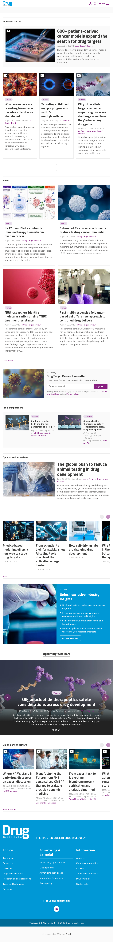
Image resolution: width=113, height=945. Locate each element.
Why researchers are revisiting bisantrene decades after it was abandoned (19, 110)
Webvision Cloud (64, 934)
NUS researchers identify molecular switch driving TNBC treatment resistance (26, 316)
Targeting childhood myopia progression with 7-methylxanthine (55, 110)
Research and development (17, 878)
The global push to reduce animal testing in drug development (82, 469)
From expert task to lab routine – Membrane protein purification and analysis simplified (82, 781)
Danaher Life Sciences (46, 803)
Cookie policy (83, 884)
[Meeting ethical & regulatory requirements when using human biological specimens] (53, 730)
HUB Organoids (10, 791)
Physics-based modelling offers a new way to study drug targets (15, 551)
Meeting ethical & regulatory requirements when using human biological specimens (56, 705)
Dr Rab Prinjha (84, 131)
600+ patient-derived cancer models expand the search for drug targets (82, 36)
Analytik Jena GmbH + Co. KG (82, 799)
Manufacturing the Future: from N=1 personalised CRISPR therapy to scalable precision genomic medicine (50, 783)
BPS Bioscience (41, 433)
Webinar (88, 416)
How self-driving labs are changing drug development (83, 549)
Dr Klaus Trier (65, 120)
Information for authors (51, 878)
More (5, 576)
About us (80, 858)
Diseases (7, 868)
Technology (9, 858)
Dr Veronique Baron (41, 434)
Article (8, 99)
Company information (87, 863)
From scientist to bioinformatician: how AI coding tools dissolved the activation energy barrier (50, 555)
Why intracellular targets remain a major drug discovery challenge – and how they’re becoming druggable (92, 114)
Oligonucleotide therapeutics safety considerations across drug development (94, 425)
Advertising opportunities (52, 862)
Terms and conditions (87, 873)
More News (8, 360)
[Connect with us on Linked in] (56, 909)
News (8, 223)
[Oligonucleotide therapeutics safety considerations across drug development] (59, 730)
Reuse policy (46, 883)
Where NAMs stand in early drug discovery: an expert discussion (18, 777)
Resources (8, 863)
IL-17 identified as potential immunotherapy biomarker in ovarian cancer (24, 232)
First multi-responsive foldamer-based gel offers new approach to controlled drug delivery (82, 316)
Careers (80, 868)
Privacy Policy (72, 394)
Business (7, 889)
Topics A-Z (34, 923)
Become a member (70, 638)
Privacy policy (83, 878)
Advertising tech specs (51, 872)
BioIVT (89, 714)
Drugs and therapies (13, 873)
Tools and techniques (13, 884)
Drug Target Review (84, 46)
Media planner (47, 867)
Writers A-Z (49, 923)
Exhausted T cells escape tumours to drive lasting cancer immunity (83, 230)
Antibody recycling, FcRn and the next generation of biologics (43, 423)
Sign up (99, 386)
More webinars (9, 809)
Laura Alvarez (89, 479)
